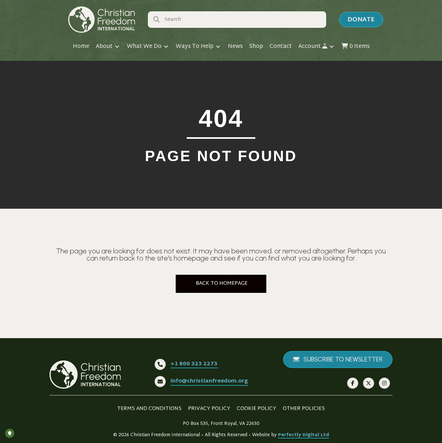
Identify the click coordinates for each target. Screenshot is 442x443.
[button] (361, 19)
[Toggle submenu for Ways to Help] (218, 46)
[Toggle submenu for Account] (332, 46)
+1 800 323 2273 (194, 364)
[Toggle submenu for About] (117, 46)
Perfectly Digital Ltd (303, 435)
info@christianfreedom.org (209, 381)
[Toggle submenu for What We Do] (166, 46)
